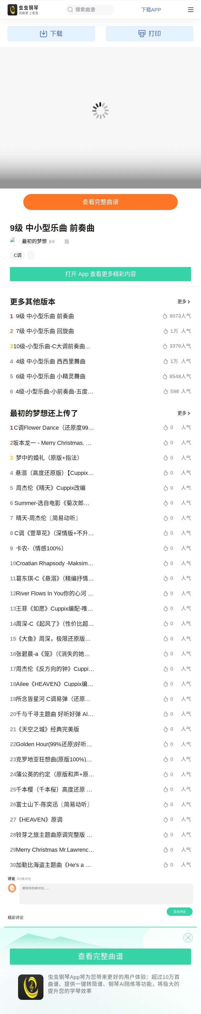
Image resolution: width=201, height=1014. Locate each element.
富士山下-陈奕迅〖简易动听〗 (54, 804)
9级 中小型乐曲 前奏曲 (45, 316)
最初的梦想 (34, 241)
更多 (181, 301)
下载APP (151, 9)
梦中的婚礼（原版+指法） (49, 458)
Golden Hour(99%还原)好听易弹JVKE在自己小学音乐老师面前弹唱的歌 (55, 744)
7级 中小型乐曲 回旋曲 (45, 331)
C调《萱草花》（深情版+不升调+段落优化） (54, 533)
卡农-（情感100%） (41, 548)
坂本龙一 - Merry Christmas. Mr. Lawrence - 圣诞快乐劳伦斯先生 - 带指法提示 (54, 443)
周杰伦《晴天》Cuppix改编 (51, 488)
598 (174, 391)
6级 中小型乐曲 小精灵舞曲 (51, 376)
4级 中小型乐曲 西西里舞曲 (51, 361)
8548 (175, 376)
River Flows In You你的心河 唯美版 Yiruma (55, 593)
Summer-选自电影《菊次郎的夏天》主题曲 (54, 503)
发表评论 (179, 912)
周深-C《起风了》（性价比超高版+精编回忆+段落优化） (55, 624)
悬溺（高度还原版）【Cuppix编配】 (55, 473)
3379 (175, 346)
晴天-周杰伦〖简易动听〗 (48, 518)
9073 (175, 316)
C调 (17, 255)
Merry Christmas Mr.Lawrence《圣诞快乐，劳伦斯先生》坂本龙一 (55, 850)
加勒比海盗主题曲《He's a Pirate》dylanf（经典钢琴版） (55, 865)
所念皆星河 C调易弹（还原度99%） (55, 699)
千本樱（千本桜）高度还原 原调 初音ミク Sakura (55, 790)
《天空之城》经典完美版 (47, 729)
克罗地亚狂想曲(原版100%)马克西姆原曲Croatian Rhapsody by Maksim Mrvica (55, 759)
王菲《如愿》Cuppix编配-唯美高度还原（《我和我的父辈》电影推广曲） (55, 609)
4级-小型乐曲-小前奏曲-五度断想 (55, 392)
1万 (174, 331)
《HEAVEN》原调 (39, 820)
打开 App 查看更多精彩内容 (100, 274)
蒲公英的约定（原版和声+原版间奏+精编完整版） (55, 774)
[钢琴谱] (31, 255)
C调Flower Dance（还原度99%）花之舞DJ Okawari (54, 428)
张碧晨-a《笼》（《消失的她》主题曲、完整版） (55, 654)
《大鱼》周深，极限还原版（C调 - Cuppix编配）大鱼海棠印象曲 (55, 639)
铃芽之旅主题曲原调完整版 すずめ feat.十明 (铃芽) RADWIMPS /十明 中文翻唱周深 (55, 835)
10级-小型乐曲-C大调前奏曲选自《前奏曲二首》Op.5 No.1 (54, 346)
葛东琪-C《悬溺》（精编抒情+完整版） (55, 578)
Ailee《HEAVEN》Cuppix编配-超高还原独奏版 (55, 684)
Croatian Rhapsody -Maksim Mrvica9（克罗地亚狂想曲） (55, 563)
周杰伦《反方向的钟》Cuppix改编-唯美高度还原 (55, 669)
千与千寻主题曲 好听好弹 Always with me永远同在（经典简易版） (55, 714)
